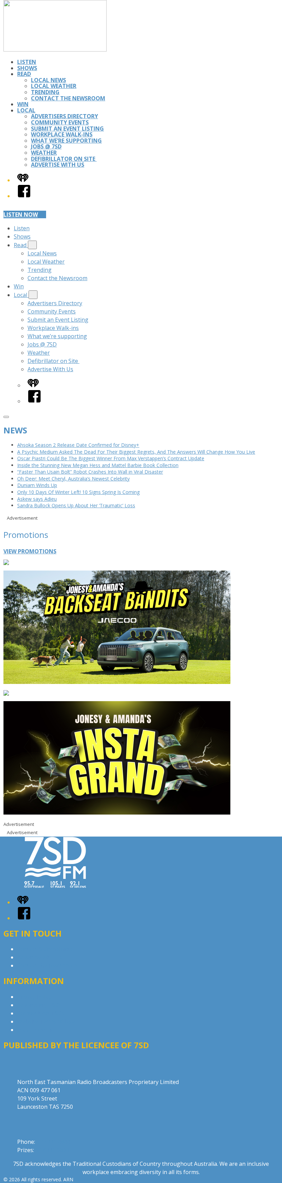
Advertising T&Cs (39, 1005)
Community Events (60, 122)
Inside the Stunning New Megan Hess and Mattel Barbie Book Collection (97, 465)
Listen (26, 62)
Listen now (20, 214)
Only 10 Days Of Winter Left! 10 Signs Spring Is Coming (78, 492)
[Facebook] (24, 196)
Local (26, 110)
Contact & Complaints (45, 949)
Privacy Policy (34, 996)
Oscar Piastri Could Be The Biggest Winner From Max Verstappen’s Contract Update (110, 458)
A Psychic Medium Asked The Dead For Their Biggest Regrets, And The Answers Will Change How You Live (136, 452)
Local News (48, 80)
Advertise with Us (39, 957)
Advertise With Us (57, 164)
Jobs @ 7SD (46, 146)
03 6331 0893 (52, 1150)
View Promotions (29, 551)
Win (23, 104)
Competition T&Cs (40, 1013)
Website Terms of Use (46, 1021)
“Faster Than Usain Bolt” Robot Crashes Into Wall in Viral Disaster (90, 471)
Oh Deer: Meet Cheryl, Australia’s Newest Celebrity (73, 478)
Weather (44, 152)
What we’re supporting (66, 140)
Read (24, 74)
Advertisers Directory (64, 116)
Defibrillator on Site (64, 159)
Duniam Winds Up (37, 485)
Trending (45, 92)
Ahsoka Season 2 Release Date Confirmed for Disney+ (78, 445)
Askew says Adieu (37, 499)
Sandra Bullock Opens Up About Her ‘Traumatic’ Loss (76, 505)
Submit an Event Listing (67, 128)
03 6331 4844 (53, 1142)
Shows (27, 68)
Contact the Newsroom (68, 98)
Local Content (35, 1029)
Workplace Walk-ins (62, 134)
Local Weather (53, 86)
